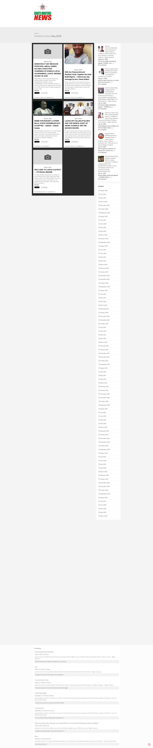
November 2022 (105, 320)
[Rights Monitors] (42, 11)
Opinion (38, 146)
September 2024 (105, 242)
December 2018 (105, 483)
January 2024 (104, 272)
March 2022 (103, 342)
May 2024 (103, 257)
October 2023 (104, 283)
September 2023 (105, 287)
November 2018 (105, 486)
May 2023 (103, 298)
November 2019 (105, 442)
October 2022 (104, 324)
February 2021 (104, 386)
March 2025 (103, 235)
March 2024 (103, 264)
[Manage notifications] (149, 744)
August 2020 (104, 409)
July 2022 (103, 327)
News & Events (77, 25)
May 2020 (103, 420)
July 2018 (103, 501)
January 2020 (104, 434)
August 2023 (104, 290)
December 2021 (105, 353)
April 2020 (103, 423)
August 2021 (104, 368)
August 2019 (104, 453)
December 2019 (105, 438)
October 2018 (104, 490)
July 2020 (103, 412)
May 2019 (103, 464)
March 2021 (103, 383)
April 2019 (103, 468)
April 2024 (103, 261)
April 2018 (103, 512)
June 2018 (103, 505)
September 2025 (105, 213)
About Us (60, 25)
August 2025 (104, 216)
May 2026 (103, 198)
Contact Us (68, 25)
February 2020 (104, 431)
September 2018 (105, 494)
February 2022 (104, 346)
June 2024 (103, 253)
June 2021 (103, 372)
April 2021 (103, 379)
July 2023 (103, 294)
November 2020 (105, 397)
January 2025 (104, 238)
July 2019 (103, 457)
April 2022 (103, 338)
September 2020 (105, 405)
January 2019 (104, 479)
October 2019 (104, 446)
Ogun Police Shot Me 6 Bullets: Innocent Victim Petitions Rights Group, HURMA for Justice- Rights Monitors (67, 728)
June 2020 (103, 416)
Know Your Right (88, 25)
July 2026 (103, 194)
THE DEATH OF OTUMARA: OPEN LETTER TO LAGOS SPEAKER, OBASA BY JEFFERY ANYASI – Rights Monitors (69, 672)
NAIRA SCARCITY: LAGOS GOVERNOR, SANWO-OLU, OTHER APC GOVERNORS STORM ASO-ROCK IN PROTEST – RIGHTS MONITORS (76, 741)
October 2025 (104, 209)
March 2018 (103, 516)
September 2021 (105, 364)
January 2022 (104, 349)
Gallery (35, 25)
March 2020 (103, 427)
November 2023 (105, 279)
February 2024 (104, 268)
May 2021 (103, 375)
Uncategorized (40, 192)
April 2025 (103, 231)
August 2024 (104, 246)
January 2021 (104, 390)
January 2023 (104, 312)
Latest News (40, 97)
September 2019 (105, 449)
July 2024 (103, 250)
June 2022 (103, 331)
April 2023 (103, 301)
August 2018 (104, 497)
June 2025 (103, 224)
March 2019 (103, 471)
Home (36, 33)
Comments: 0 (50, 97)
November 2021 (105, 357)
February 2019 (104, 475)
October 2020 (104, 401)
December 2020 (105, 394)
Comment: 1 (46, 146)
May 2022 (103, 335)
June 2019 (103, 460)
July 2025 (103, 220)
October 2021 (104, 361)
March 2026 (103, 201)
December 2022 (105, 316)
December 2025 (105, 205)
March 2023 (103, 305)
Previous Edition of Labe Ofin (47, 25)
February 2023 (104, 309)
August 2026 (104, 190)
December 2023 (105, 275)
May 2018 (103, 508)
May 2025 (103, 227)
